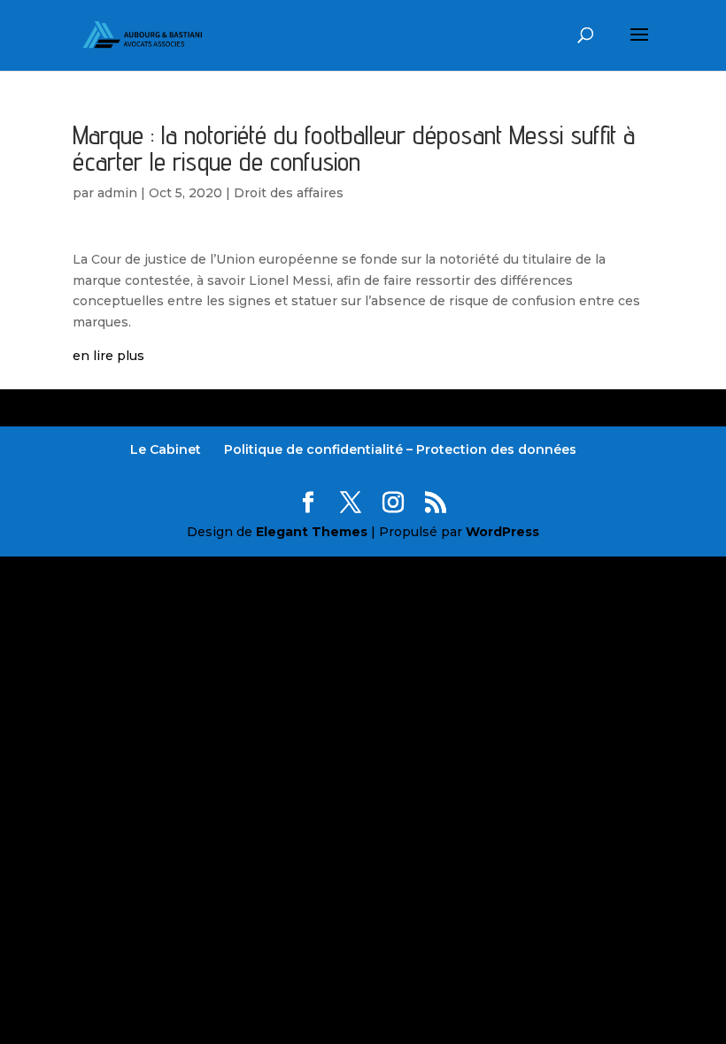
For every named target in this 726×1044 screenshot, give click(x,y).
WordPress (502, 532)
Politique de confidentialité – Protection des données (400, 449)
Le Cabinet (165, 449)
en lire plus (108, 356)
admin (117, 193)
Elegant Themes (311, 532)
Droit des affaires (289, 193)
